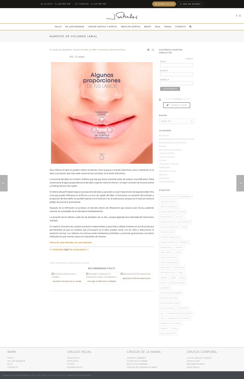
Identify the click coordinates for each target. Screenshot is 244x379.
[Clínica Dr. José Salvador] (122, 15)
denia (184, 227)
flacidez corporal (168, 242)
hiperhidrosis (166, 247)
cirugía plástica (183, 222)
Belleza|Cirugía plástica (170, 150)
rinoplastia (183, 308)
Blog (157, 27)
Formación (164, 168)
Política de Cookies (56, 375)
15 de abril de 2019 (87, 50)
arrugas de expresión (169, 207)
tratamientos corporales (171, 323)
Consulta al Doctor (169, 164)
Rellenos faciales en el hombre (68, 281)
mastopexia (179, 267)
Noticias (163, 175)
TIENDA (167, 27)
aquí (66, 249)
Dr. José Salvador (74, 27)
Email (163, 61)
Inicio (58, 27)
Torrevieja (83, 4)
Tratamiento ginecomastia (178, 318)
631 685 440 (100, 4)
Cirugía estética (166, 153)
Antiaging (103, 50)
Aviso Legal (42, 375)
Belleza (162, 146)
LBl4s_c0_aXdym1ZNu (62, 50)
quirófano (165, 288)
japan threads (166, 252)
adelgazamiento (185, 196)
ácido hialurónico (58, 263)
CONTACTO (12, 367)
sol (162, 313)
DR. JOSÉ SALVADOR (16, 361)
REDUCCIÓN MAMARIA (137, 364)
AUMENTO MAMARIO (136, 358)
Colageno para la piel (169, 227)
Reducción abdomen (169, 298)
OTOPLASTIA (72, 361)
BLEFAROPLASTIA (74, 367)
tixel (162, 318)
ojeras (173, 278)
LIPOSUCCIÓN (193, 361)
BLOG (9, 364)
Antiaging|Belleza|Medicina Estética (176, 139)
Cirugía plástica (166, 157)
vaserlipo (164, 328)
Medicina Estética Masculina (136, 278)
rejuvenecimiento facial (170, 303)
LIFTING (71, 364)
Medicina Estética (130, 27)
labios (70, 263)
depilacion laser (167, 232)
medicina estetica (168, 273)
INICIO (10, 358)
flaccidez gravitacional (170, 237)
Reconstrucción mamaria (171, 293)
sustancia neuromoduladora (179, 313)
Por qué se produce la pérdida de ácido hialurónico (102, 281)
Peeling (163, 283)
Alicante (48, 4)
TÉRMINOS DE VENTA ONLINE (79, 375)
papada (182, 278)
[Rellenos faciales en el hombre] (67, 275)
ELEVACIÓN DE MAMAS (137, 361)
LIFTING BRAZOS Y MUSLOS (199, 358)
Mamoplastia (166, 267)
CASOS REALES (193, 367)
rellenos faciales (81, 263)
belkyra (182, 212)
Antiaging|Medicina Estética (173, 143)
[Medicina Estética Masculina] (136, 274)
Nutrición (164, 178)
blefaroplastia (166, 217)
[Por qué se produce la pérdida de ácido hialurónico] (102, 275)
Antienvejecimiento (168, 202)
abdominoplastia (167, 196)
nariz (181, 273)
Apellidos (164, 79)
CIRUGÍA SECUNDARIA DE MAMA (142, 367)
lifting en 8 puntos (169, 257)
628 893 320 (64, 4)
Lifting (178, 252)
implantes (179, 247)
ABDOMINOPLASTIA (195, 364)
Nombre (164, 70)
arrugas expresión (168, 212)
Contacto (180, 27)
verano (175, 328)
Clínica (162, 160)
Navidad (164, 278)
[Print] (148, 49)
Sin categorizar (166, 182)
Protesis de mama (177, 283)
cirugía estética (167, 222)
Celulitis (179, 217)
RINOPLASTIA (73, 358)
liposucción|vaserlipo (169, 262)
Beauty (147, 27)
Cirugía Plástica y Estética (102, 27)
